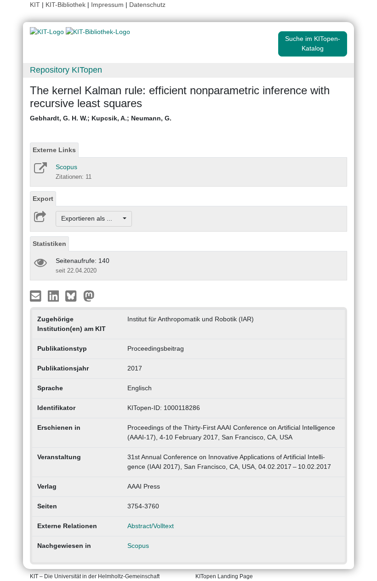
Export (43, 198)
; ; (100, 118)
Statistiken (49, 243)
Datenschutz (147, 4)
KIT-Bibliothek (66, 4)
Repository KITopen (66, 69)
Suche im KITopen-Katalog (312, 43)
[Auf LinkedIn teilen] (54, 295)
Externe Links (54, 150)
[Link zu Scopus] (40, 171)
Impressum (107, 4)
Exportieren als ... (91, 218)
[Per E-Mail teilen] (36, 295)
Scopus (66, 167)
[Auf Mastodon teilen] (89, 295)
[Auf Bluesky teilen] (73, 295)
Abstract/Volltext (150, 526)
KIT (35, 4)
